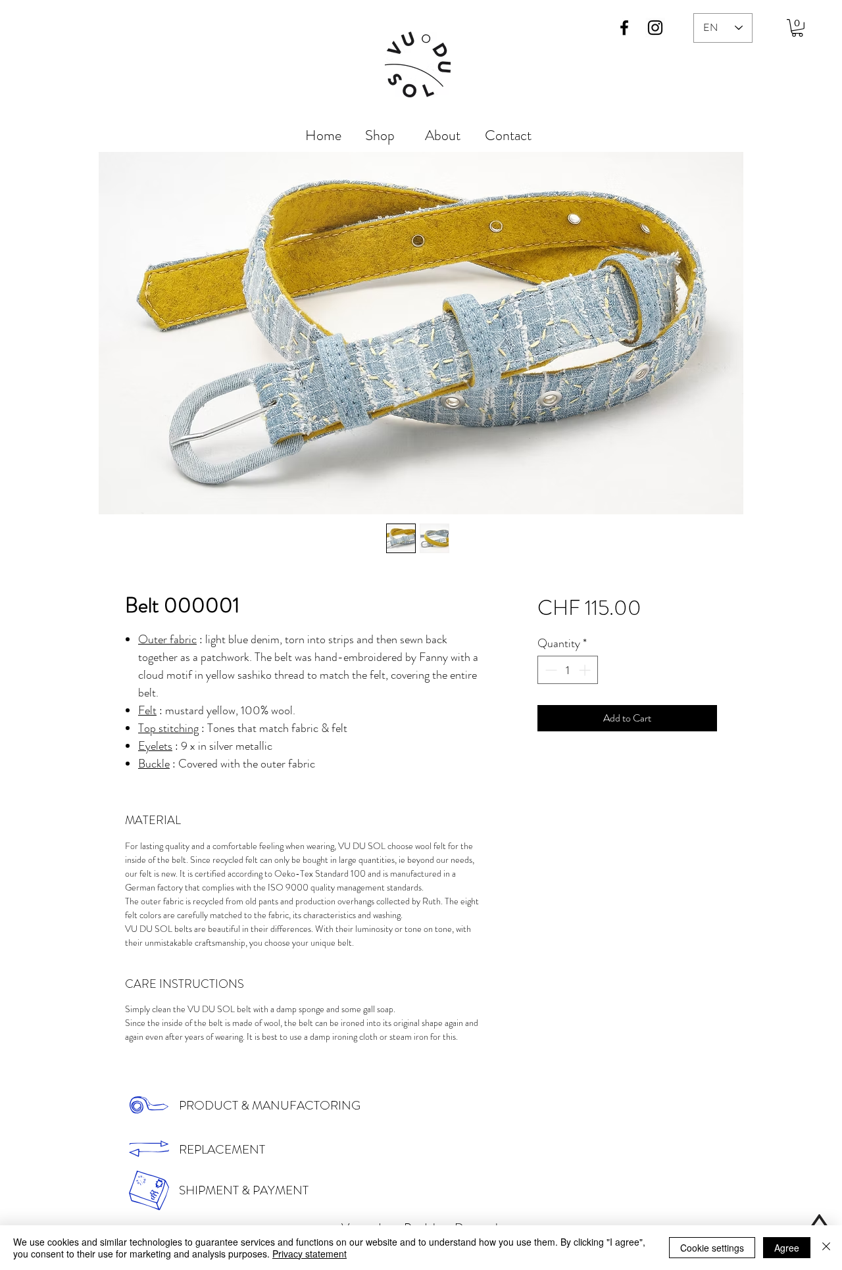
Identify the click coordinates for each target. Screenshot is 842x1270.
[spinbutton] (568, 669)
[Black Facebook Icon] (624, 27)
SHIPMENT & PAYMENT (244, 1190)
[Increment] (586, 669)
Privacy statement (309, 1253)
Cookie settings (712, 1247)
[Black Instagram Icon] (655, 27)
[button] (797, 28)
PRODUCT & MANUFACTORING (269, 1105)
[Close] (826, 1247)
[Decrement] (549, 669)
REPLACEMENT (222, 1149)
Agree (786, 1247)
